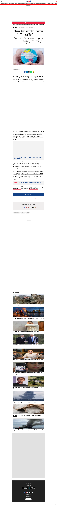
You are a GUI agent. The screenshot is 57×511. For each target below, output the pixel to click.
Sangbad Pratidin (33, 188)
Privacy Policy (28, 483)
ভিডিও (42, 3)
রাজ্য (11, 3)
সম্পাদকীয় (46, 3)
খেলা (21, 3)
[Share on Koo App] (34, 72)
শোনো (4, 3)
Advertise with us (31, 482)
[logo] (28, 1)
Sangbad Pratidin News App (28, 198)
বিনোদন (24, 3)
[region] (28, 13)
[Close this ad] (55, 504)
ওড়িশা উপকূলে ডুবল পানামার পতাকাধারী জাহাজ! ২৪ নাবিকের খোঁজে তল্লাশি (15, 24)
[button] (25, 72)
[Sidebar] (1, 1)
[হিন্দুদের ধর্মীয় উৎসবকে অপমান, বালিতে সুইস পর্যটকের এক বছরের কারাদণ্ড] (28, 326)
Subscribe (26, 482)
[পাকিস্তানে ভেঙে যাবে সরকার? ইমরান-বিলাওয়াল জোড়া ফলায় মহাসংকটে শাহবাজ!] (28, 354)
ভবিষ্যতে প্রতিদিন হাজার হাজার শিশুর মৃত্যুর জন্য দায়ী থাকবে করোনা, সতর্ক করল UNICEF (28, 187)
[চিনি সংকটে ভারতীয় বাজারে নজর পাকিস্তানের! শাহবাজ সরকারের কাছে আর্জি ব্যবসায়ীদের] (28, 409)
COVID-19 (22, 212)
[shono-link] (56, 2)
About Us (16, 482)
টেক (54, 3)
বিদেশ (17, 3)
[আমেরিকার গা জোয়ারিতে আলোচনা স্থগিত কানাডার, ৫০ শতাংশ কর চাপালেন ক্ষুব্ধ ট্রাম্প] (28, 339)
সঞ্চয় (51, 3)
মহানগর (7, 3)
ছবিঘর (39, 3)
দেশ (14, 3)
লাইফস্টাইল (34, 3)
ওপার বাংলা (29, 3)
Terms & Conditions (39, 482)
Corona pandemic (16, 212)
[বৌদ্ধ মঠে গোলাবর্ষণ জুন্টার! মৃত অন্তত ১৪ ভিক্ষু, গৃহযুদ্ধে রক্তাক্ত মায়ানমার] (28, 396)
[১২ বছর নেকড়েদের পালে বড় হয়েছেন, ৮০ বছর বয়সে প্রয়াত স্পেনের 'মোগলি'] (28, 299)
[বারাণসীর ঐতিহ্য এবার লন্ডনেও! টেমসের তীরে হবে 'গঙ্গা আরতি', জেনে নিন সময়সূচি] (28, 312)
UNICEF (27, 212)
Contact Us (21, 482)
